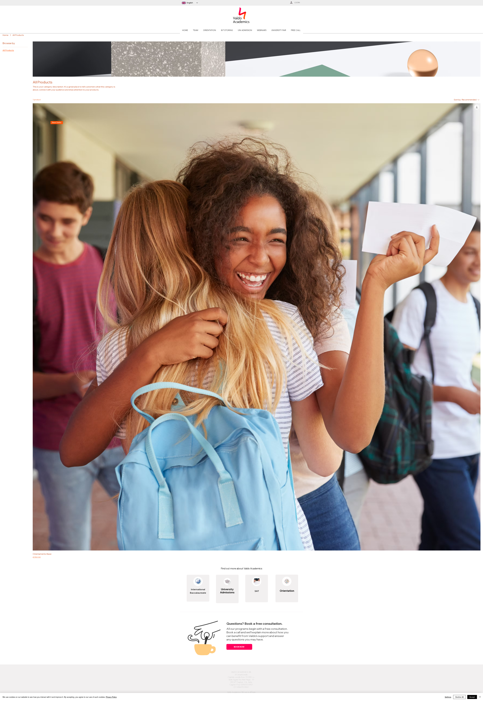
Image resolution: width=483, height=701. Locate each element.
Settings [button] (448, 697)
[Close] (479, 697)
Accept (472, 697)
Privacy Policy (111, 697)
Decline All (459, 697)
